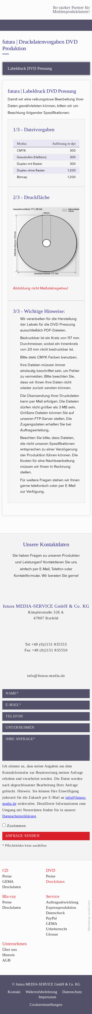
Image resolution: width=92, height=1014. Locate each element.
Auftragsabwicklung (62, 902)
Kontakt (14, 992)
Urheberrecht (56, 929)
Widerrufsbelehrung (41, 992)
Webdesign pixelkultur (89, 915)
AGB (6, 960)
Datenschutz (72, 992)
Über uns (9, 950)
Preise (7, 876)
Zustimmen (16, 826)
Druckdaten (11, 887)
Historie (8, 955)
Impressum (47, 997)
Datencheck (55, 913)
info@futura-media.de (46, 676)
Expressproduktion (61, 907)
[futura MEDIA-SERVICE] (10, 10)
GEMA (8, 881)
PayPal (51, 918)
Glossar (52, 934)
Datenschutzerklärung (19, 816)
